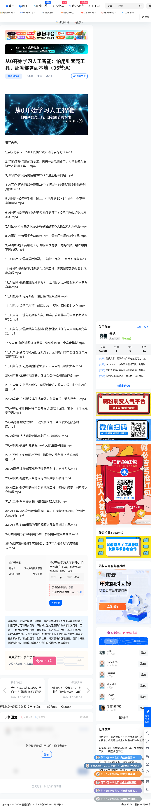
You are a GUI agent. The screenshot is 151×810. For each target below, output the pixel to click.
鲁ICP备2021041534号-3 (49, 804)
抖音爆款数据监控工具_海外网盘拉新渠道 (129, 782)
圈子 (25, 6)
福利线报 (51, 11)
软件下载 (129, 12)
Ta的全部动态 (123, 385)
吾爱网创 (26, 804)
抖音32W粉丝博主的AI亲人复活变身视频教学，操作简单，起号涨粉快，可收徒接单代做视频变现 (129, 790)
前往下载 (81, 76)
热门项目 (91, 11)
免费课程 (109, 12)
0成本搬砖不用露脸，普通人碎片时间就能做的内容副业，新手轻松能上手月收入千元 (129, 774)
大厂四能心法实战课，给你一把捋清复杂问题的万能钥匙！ (26, 691)
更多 (78, 22)
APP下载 (94, 6)
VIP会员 (125, 757)
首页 (11, 6)
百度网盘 (55, 603)
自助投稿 (42, 4)
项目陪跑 (30, 11)
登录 (46, 754)
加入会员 (58, 4)
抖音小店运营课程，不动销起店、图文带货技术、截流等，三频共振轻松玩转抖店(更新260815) (129, 798)
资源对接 (78, 4)
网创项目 (8, 12)
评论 (79, 591)
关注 (139, 326)
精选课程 (68, 12)
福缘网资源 (13, 76)
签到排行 (123, 717)
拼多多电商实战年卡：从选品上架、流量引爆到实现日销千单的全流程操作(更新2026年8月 (129, 765)
